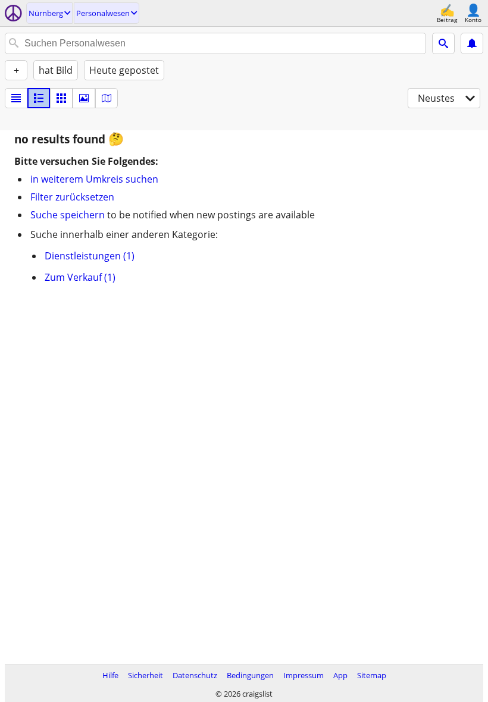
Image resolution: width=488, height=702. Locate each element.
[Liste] (16, 98)
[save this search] (472, 43)
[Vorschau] (38, 98)
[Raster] (61, 98)
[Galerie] (84, 98)
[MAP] (106, 98)
